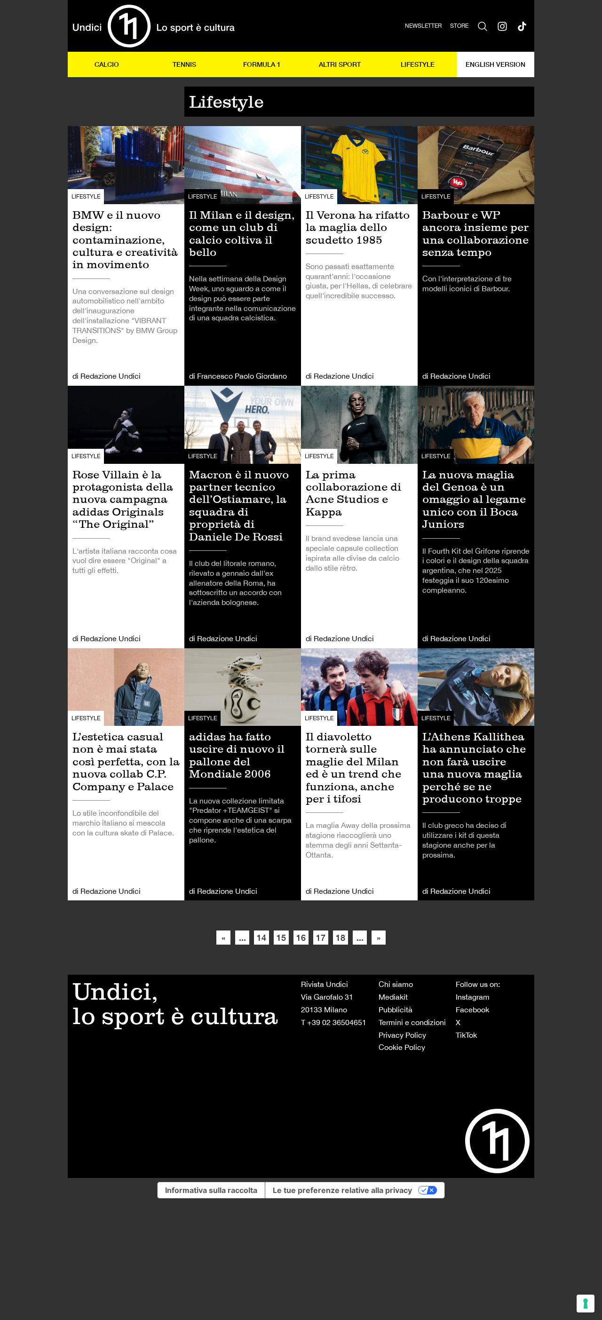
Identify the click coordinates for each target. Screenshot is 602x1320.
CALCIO (107, 64)
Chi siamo (396, 984)
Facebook (472, 1009)
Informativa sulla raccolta (211, 1190)
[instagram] (502, 26)
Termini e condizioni (412, 1022)
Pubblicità (395, 1009)
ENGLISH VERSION (495, 64)
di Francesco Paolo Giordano (238, 376)
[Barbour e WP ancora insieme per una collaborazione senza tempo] (476, 256)
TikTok (466, 1035)
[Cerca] (482, 26)
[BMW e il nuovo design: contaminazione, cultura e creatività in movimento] (126, 256)
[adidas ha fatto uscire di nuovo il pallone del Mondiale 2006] (242, 774)
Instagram (473, 997)
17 (320, 937)
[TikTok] (522, 26)
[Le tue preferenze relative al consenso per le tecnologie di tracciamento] (585, 1303)
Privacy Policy (402, 1035)
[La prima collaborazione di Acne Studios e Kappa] (359, 517)
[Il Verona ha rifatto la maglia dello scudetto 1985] (359, 256)
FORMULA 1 (262, 64)
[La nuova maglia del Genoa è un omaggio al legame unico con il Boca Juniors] (476, 517)
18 (340, 937)
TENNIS (184, 64)
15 (281, 937)
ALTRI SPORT (340, 64)
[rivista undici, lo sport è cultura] (153, 26)
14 (261, 937)
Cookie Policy (402, 1047)
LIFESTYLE (418, 64)
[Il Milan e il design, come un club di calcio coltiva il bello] (242, 256)
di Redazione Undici (106, 376)
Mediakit (393, 997)
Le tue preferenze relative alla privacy (342, 1190)
